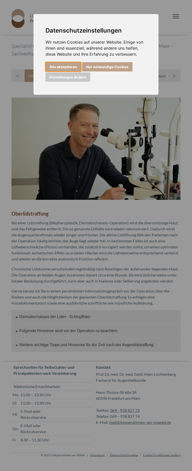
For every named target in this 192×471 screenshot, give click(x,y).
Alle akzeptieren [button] (63, 67)
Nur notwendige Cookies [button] (107, 67)
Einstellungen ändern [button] (68, 77)
